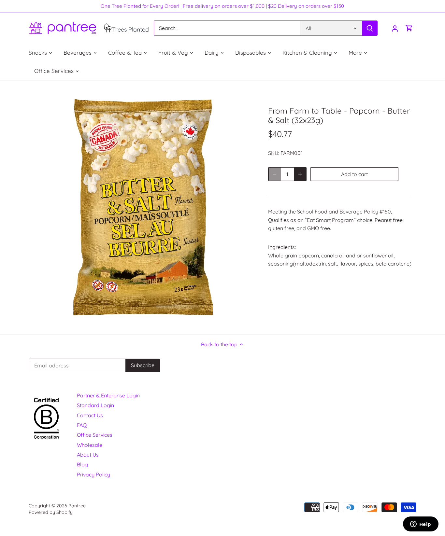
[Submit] (370, 28)
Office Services (94, 435)
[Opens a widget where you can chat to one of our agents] (420, 524)
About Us (88, 454)
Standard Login (95, 405)
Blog (82, 464)
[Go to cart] (409, 28)
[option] (143, 207)
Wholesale (89, 445)
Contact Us (90, 415)
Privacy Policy (93, 474)
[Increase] (300, 174)
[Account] (395, 28)
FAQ (82, 425)
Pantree (77, 506)
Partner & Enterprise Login (108, 395)
